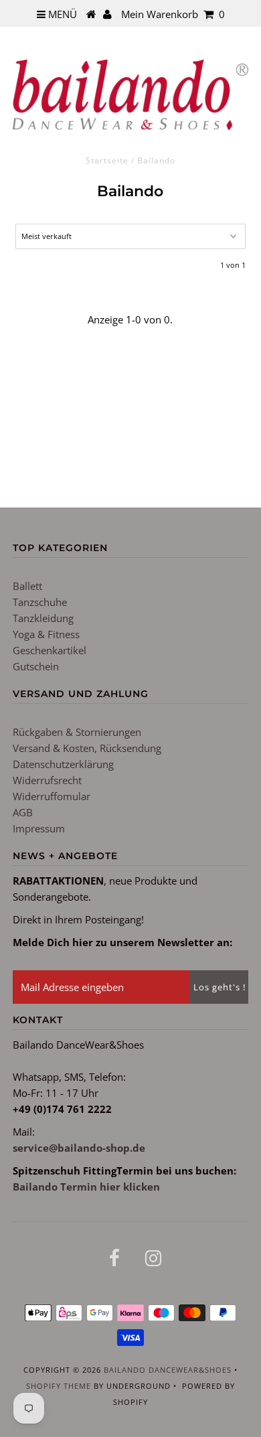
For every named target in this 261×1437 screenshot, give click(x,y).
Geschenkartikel (49, 650)
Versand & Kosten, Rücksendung (87, 748)
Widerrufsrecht (47, 780)
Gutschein (36, 666)
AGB (23, 812)
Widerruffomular (51, 796)
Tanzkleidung (43, 618)
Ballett (27, 586)
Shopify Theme (58, 1386)
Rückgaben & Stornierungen (77, 732)
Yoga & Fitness (46, 634)
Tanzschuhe (40, 602)
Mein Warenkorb (173, 14)
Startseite (107, 160)
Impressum (39, 828)
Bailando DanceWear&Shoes (168, 1370)
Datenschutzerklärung (63, 764)
